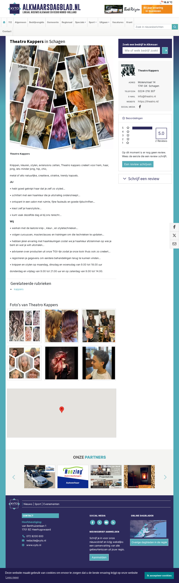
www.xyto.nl (33, 545)
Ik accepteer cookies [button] (159, 575)
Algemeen (20, 22)
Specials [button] (79, 22)
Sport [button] (92, 22)
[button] (61, 409)
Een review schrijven (137, 164)
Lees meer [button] (12, 577)
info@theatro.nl (147, 96)
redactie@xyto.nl (36, 540)
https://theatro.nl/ (148, 101)
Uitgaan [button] (103, 22)
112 (10, 22)
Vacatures (117, 22)
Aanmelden (99, 557)
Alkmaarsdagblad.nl (52, 7)
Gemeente (53, 22)
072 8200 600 (34, 536)
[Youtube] (106, 522)
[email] (174, 244)
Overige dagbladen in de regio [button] (149, 542)
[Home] (4, 22)
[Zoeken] (175, 27)
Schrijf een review (143, 178)
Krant (129, 22)
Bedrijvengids (36, 22)
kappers (19, 289)
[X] (99, 522)
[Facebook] (93, 522)
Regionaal (67, 22)
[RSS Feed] (113, 522)
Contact (6, 31)
